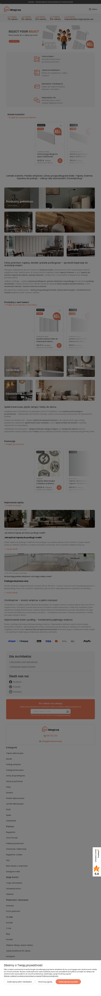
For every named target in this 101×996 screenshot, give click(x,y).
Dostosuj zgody (45, 982)
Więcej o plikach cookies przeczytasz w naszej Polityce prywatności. (31, 976)
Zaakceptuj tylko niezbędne (19, 982)
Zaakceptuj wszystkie (68, 982)
